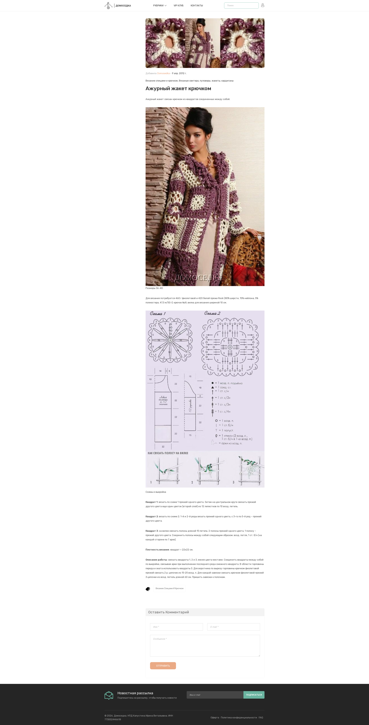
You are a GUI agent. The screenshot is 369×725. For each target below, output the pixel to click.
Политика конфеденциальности (239, 717)
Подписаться (254, 695)
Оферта (215, 717)
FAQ (261, 717)
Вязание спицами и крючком (162, 80)
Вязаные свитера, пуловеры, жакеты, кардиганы (206, 80)
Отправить (163, 665)
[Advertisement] (123, 83)
